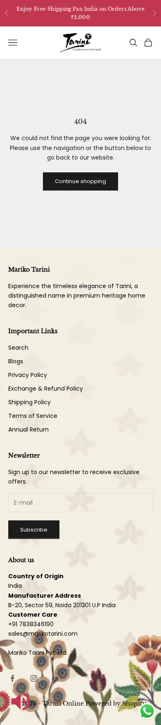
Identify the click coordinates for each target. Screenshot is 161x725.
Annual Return (28, 429)
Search (18, 347)
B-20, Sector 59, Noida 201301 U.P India (62, 605)
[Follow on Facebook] (12, 678)
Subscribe (33, 530)
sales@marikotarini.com (43, 634)
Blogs (15, 361)
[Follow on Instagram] (34, 678)
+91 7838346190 (31, 624)
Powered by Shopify (115, 703)
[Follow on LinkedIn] (55, 678)
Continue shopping (80, 181)
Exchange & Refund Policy (45, 388)
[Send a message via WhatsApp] (147, 711)
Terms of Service (32, 416)
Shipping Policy (29, 402)
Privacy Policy (27, 375)
